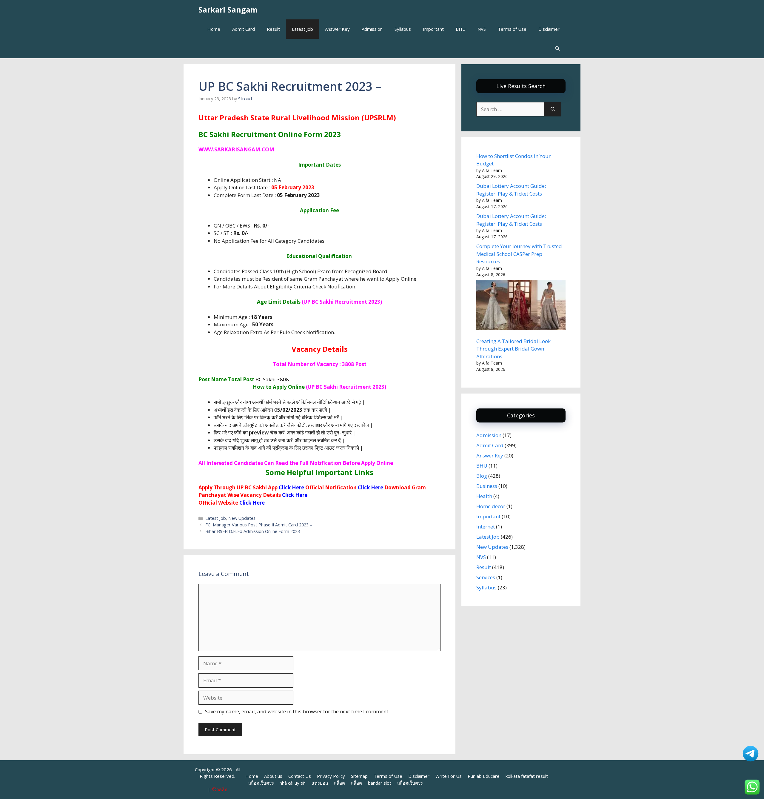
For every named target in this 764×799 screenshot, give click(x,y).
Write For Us (448, 776)
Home (213, 29)
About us (273, 776)
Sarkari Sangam (228, 9)
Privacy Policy (331, 776)
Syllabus (403, 29)
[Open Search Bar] (557, 48)
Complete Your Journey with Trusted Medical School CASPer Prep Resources (519, 254)
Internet (485, 526)
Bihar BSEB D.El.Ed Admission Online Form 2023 (252, 531)
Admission (372, 29)
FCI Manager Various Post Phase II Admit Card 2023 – (258, 525)
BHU (461, 29)
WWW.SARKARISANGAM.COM (236, 149)
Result (273, 29)
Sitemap (359, 776)
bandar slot (379, 783)
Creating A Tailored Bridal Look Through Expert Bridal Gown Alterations (513, 349)
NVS (482, 29)
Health (484, 496)
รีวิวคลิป (219, 789)
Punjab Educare (484, 776)
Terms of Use (512, 29)
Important (433, 29)
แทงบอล (320, 783)
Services (485, 577)
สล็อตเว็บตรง (261, 783)
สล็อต (339, 783)
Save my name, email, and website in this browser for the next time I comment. (297, 711)
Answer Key (337, 29)
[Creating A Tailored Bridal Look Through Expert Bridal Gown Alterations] (521, 306)
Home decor (490, 506)
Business (486, 486)
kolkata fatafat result (527, 776)
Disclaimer (549, 29)
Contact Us (299, 776)
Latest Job (302, 29)
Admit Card (243, 29)
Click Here (294, 494)
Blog (481, 475)
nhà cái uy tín (293, 783)
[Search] (552, 109)
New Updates (241, 518)
